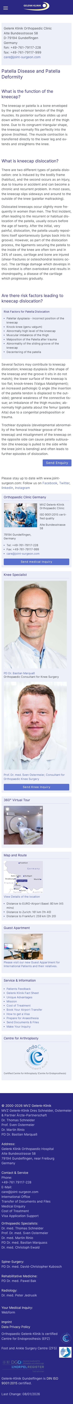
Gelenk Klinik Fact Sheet (23, 993)
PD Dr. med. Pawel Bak (18, 1281)
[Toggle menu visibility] (7, 8)
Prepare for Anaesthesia (23, 1018)
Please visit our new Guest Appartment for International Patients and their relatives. (32, 964)
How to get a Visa (18, 1014)
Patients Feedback (19, 989)
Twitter (64, 483)
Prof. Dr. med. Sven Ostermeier (24, 1233)
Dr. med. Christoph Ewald (20, 1247)
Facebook (49, 483)
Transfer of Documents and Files (26, 1201)
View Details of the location (22, 896)
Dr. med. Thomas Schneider (22, 1228)
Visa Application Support (20, 1216)
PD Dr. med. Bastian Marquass (24, 1242)
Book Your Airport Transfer (24, 1009)
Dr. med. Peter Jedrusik (19, 1295)
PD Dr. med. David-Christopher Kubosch (31, 1266)
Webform (8, 1312)
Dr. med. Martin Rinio (17, 1238)
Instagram (22, 488)
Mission (12, 1001)
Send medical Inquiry (36, 561)
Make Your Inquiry (19, 1026)
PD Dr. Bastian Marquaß (19, 673)
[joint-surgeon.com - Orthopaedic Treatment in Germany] (36, 7)
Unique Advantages (19, 997)
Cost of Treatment (19, 1005)
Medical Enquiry (13, 1206)
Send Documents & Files (23, 1022)
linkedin (7, 488)
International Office (15, 1197)
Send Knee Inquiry (36, 787)
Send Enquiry (57, 463)
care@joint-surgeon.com (22, 57)
